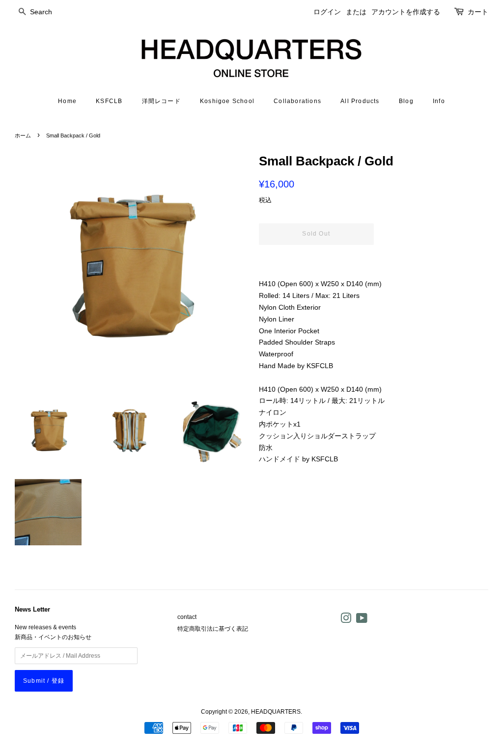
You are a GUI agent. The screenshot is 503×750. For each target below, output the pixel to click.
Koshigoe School (227, 101)
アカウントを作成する (405, 12)
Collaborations (297, 101)
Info (439, 101)
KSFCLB (109, 101)
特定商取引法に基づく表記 (212, 628)
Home (67, 101)
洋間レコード (161, 101)
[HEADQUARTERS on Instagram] (345, 620)
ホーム (23, 135)
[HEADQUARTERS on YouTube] (361, 620)
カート (478, 12)
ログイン (327, 12)
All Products (359, 101)
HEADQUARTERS (276, 711)
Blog (406, 101)
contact (186, 617)
